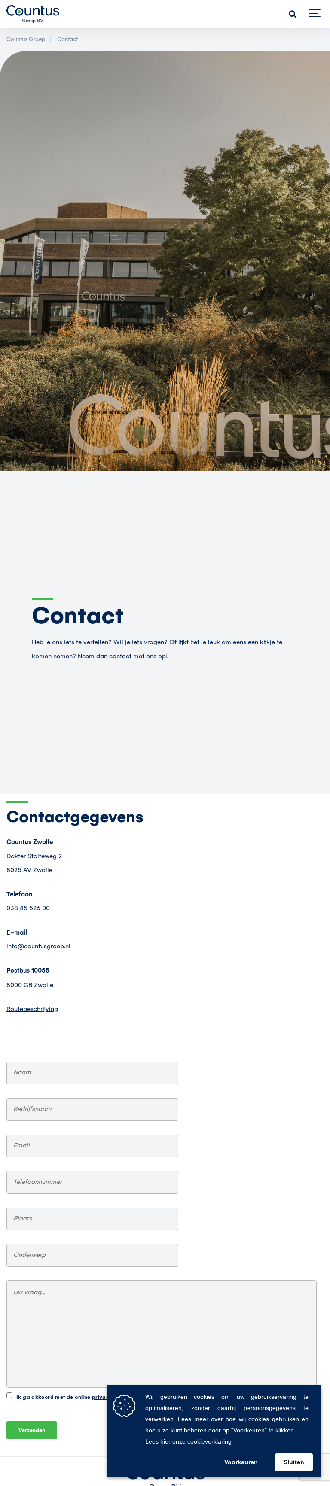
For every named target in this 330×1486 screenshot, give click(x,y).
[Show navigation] (315, 14)
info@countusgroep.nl (38, 946)
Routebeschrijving (32, 1009)
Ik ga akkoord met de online (80, 1397)
